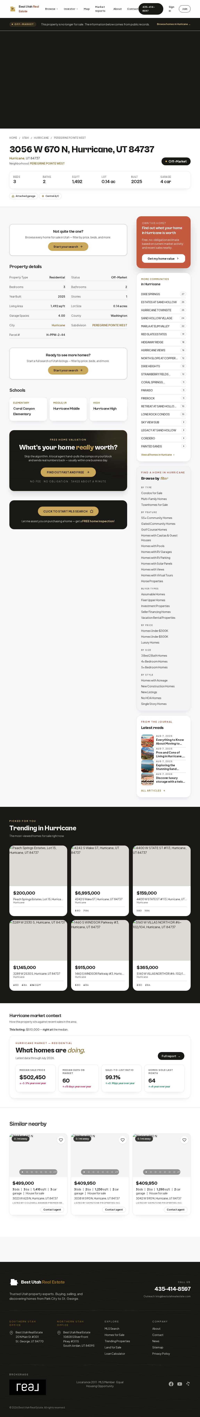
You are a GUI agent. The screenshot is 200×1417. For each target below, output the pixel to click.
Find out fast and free (65, 472)
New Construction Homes (158, 686)
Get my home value (161, 258)
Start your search (66, 246)
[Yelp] (188, 1384)
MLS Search (112, 1328)
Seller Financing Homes (156, 611)
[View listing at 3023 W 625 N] (38, 1155)
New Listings (149, 692)
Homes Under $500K (154, 636)
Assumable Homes (153, 594)
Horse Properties (152, 581)
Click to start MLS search (65, 511)
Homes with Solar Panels (156, 563)
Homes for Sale (114, 1335)
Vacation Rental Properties (158, 617)
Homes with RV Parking (155, 557)
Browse (50, 8)
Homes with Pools (152, 546)
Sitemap (157, 1347)
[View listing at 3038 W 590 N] (100, 1155)
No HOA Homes (151, 698)
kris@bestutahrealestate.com (173, 1296)
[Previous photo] (14, 1155)
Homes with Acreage (154, 680)
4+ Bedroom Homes (154, 661)
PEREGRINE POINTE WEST (70, 137)
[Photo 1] (22, 1172)
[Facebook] (171, 1384)
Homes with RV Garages (156, 551)
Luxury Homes (150, 642)
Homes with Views (152, 569)
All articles (151, 790)
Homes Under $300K (154, 630)
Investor (69, 8)
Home (13, 137)
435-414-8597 (148, 8)
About (117, 8)
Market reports (100, 8)
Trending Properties (117, 1341)
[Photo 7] (50, 1172)
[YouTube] (179, 1384)
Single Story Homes (154, 703)
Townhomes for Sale (154, 504)
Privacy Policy (161, 1353)
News (155, 1341)
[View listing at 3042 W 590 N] (162, 1155)
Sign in (171, 8)
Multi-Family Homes (154, 499)
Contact (132, 8)
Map (87, 8)
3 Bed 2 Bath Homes (154, 655)
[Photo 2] (27, 1172)
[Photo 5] (41, 1172)
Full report (171, 1056)
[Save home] (61, 1140)
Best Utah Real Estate (30, 1407)
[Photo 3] (31, 1172)
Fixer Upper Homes (153, 600)
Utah (25, 137)
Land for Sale (113, 1347)
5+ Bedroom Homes (154, 667)
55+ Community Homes (156, 517)
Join (184, 8)
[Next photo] (62, 1155)
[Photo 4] (36, 1172)
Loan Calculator (115, 1353)
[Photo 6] (46, 1172)
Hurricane (41, 137)
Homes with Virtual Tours (157, 575)
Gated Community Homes (158, 523)
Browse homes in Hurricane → (174, 24)
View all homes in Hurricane (156, 454)
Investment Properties (155, 606)
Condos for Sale (151, 493)
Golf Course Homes (154, 529)
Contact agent (52, 1209)
